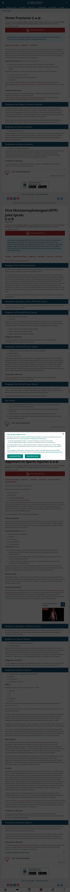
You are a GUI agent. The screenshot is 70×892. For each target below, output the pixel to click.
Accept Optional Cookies (15, 456)
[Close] (63, 434)
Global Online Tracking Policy (39, 438)
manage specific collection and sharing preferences (49, 452)
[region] (35, 446)
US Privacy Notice (24, 438)
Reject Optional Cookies (32, 456)
